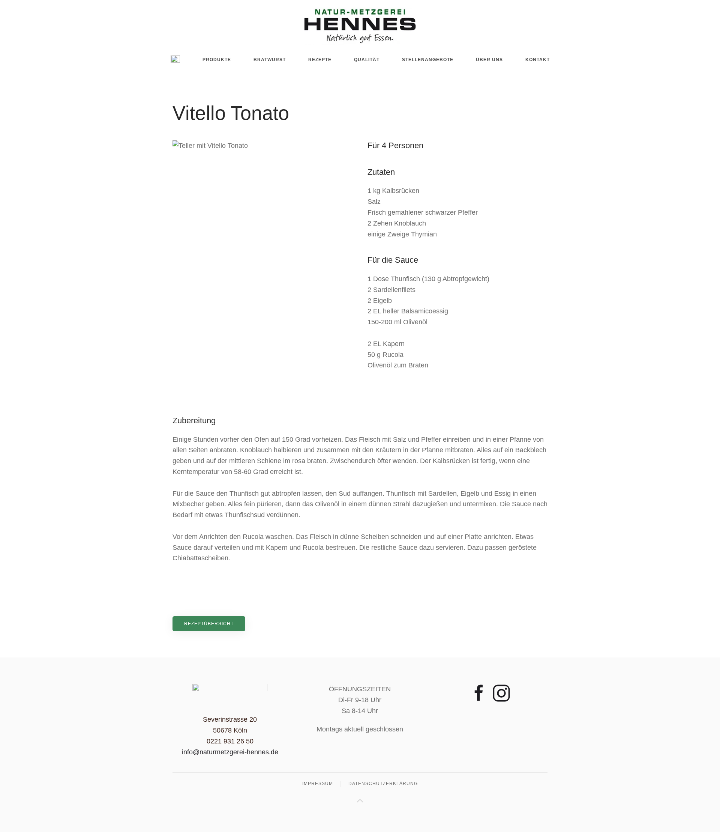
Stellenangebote (427, 59)
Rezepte (320, 59)
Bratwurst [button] (270, 59)
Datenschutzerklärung (383, 783)
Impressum (317, 783)
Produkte (216, 59)
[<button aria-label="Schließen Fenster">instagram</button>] (501, 693)
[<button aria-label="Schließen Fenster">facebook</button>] (479, 693)
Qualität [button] (367, 59)
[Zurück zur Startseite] (360, 26)
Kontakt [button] (537, 59)
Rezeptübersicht (209, 623)
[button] (360, 801)
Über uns (489, 59)
